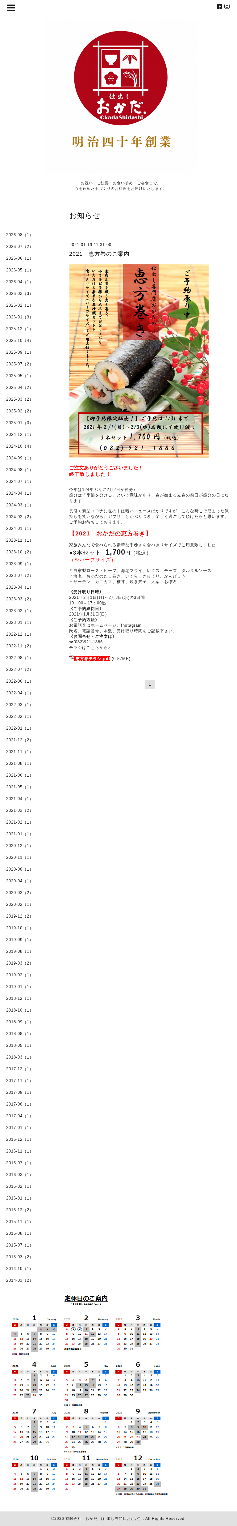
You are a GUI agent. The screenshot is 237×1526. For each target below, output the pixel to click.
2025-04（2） (20, 387)
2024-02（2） (20, 516)
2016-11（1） (20, 1151)
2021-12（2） (20, 740)
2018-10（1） (20, 1010)
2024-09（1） (20, 458)
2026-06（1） (20, 258)
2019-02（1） (20, 975)
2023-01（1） (20, 622)
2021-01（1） (20, 834)
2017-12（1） (20, 1069)
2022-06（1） (20, 681)
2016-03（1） (20, 1174)
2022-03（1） (20, 704)
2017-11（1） (20, 1080)
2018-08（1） (20, 1033)
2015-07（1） (20, 1245)
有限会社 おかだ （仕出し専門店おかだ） (104, 1518)
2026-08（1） (20, 234)
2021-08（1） (20, 763)
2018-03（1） (20, 1057)
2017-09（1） (20, 1092)
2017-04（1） (20, 1116)
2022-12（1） (20, 634)
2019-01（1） (20, 986)
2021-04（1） (20, 798)
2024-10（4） (20, 446)
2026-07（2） (20, 246)
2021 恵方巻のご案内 (99, 254)
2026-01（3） (20, 317)
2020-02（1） (20, 904)
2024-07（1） (20, 481)
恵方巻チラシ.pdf (93, 658)
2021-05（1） (20, 787)
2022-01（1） (20, 728)
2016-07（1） (20, 1163)
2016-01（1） (20, 1198)
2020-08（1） (20, 869)
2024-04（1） (20, 493)
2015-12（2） (20, 1210)
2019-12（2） (20, 916)
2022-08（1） (20, 657)
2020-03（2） (20, 892)
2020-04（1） (20, 881)
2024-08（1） (20, 469)
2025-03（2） (20, 399)
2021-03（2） (20, 810)
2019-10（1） (20, 928)
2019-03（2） (20, 963)
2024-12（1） (20, 434)
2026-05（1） (20, 270)
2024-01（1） (20, 528)
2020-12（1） (20, 845)
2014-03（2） (20, 1280)
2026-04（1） (20, 281)
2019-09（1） (20, 939)
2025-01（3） (20, 422)
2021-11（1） (20, 751)
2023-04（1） (20, 587)
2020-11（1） (20, 857)
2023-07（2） (20, 575)
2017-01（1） (20, 1127)
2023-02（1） (20, 610)
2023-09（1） (20, 563)
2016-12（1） (20, 1139)
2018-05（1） (20, 1045)
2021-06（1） (20, 775)
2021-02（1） (20, 822)
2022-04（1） (20, 693)
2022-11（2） (20, 646)
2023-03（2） (20, 599)
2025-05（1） (20, 375)
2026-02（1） (20, 305)
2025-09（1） (20, 352)
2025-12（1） (20, 328)
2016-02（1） (20, 1186)
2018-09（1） (20, 1022)
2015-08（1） (20, 1233)
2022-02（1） (20, 716)
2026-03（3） (20, 293)
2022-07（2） (20, 669)
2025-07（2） (20, 364)
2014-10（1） (20, 1268)
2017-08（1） (20, 1104)
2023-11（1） (20, 540)
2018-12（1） (20, 998)
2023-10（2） (20, 552)
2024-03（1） (20, 505)
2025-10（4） (20, 340)
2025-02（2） (20, 411)
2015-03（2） (20, 1257)
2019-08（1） (20, 951)
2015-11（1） (20, 1221)
